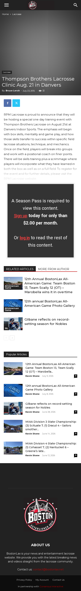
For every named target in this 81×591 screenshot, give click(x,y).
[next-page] (12, 337)
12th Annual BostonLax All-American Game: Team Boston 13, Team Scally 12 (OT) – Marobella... (50, 367)
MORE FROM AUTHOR (53, 269)
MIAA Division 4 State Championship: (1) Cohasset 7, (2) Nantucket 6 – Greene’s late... (50, 447)
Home (5, 14)
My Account (42, 579)
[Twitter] (16, 103)
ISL (6, 328)
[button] (6, 5)
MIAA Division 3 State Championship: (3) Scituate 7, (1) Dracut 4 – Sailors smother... (50, 425)
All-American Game (12, 287)
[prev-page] (6, 337)
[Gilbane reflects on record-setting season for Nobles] (13, 323)
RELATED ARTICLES (20, 269)
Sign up (20, 215)
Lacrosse (16, 14)
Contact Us (58, 579)
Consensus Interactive (51, 586)
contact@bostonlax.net (48, 569)
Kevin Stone (32, 376)
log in (25, 237)
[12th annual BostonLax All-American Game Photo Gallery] (13, 305)
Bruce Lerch (13, 90)
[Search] (75, 5)
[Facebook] (7, 103)
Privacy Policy (24, 579)
